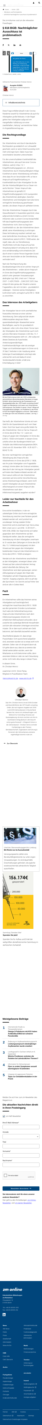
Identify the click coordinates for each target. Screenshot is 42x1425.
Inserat (26, 1382)
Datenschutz (7, 1417)
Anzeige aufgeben (30, 1399)
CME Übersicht (8, 1361)
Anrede (6, 1134)
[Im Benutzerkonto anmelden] (34, 3)
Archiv (5, 1369)
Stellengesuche (29, 1389)
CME (4, 1355)
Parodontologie (8, 1380)
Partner (5, 1414)
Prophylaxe (27, 1331)
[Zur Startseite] (15, 5)
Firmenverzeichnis (30, 1354)
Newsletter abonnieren (20, 1190)
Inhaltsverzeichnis (17, 104)
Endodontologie (8, 1386)
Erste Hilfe (6, 1358)
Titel (4, 1144)
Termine (27, 1362)
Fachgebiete (7, 1377)
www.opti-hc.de (25, 680)
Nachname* (7, 1162)
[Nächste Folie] (8, 55)
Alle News (6, 1331)
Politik (5, 1334)
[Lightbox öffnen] (36, 71)
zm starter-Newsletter (23, 1205)
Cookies (23, 1414)
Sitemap (31, 1417)
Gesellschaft (7, 1341)
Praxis (5, 1337)
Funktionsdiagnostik (30, 1334)
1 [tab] (30, 55)
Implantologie (7, 1383)
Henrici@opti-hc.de (10, 680)
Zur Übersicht (12, 745)
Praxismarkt (27, 1392)
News (5, 1327)
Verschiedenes (29, 1396)
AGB (13, 1414)
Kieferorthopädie (8, 1390)
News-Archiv (7, 1347)
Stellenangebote (29, 1386)
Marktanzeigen (29, 1351)
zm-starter (27, 1375)
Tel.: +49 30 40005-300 (11, 1309)
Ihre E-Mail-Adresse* (11, 1125)
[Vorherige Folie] (4, 55)
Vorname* (7, 1153)
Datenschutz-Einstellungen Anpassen (15, 1421)
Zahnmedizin (7, 1344)
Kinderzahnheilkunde (10, 1400)
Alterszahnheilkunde (30, 1327)
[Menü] (4, 5)
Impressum (20, 1417)
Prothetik (6, 1393)
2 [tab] (35, 55)
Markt (26, 1347)
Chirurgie (6, 1396)
